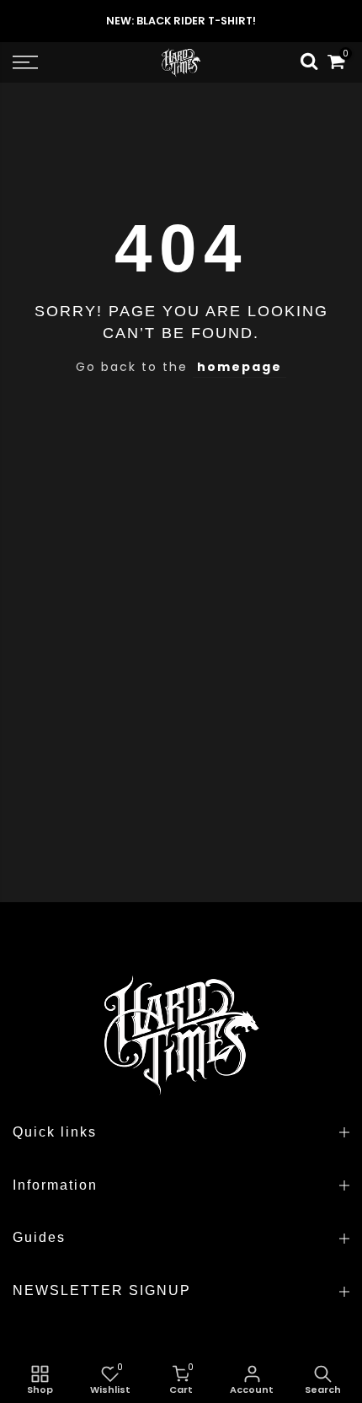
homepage (239, 366)
